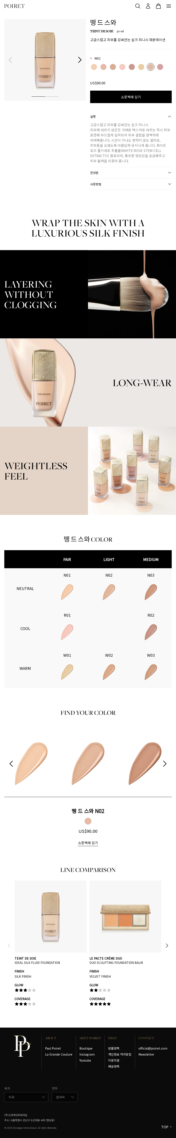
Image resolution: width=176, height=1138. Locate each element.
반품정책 (113, 1048)
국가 (7, 1088)
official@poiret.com (152, 1048)
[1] (38, 96)
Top (164, 1126)
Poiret (14, 6)
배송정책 (113, 1066)
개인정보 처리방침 (119, 1054)
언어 (54, 1088)
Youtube (85, 1060)
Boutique (86, 1048)
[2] (52, 96)
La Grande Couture (58, 1054)
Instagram (87, 1054)
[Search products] (138, 6)
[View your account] (148, 6)
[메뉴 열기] (168, 6)
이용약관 (113, 1060)
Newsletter (146, 1054)
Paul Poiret (53, 1048)
